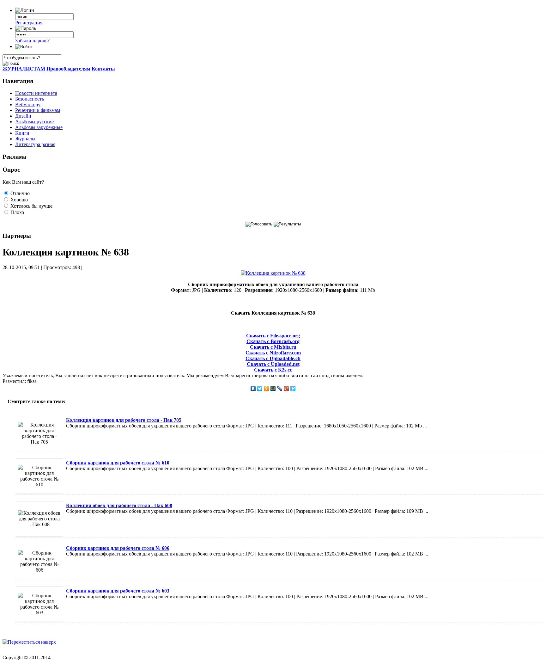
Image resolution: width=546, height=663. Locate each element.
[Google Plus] (286, 388)
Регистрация (28, 22)
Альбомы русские (34, 121)
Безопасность (29, 98)
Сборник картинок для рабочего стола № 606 (117, 548)
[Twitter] (260, 388)
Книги (22, 133)
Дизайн (23, 116)
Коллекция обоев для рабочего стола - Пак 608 (119, 505)
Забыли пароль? (32, 40)
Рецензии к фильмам (37, 110)
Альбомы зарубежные (39, 127)
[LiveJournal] (279, 388)
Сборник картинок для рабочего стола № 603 (117, 590)
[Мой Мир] (273, 388)
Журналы (25, 138)
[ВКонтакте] (253, 388)
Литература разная (35, 144)
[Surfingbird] (293, 388)
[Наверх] (29, 642)
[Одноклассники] (266, 388)
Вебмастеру (27, 104)
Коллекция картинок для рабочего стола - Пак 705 (123, 420)
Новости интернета (36, 93)
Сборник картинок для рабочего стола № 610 (117, 462)
